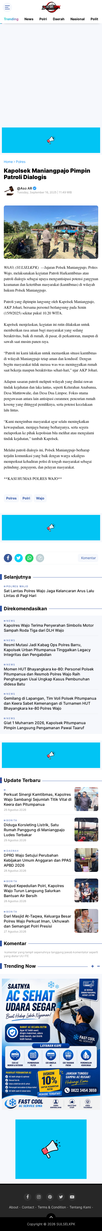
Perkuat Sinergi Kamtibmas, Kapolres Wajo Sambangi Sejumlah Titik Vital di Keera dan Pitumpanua (37, 799)
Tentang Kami (80, 1207)
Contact (28, 1207)
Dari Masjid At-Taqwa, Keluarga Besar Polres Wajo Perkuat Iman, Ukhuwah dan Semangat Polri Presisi (37, 921)
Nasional (77, 19)
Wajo (40, 498)
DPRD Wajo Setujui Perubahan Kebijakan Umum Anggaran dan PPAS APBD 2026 (37, 860)
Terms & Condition (52, 1207)
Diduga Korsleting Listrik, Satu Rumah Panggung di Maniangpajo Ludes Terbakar (34, 829)
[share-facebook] (8, 558)
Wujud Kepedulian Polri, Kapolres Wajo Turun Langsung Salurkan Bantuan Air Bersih (34, 890)
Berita (11, 820)
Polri (43, 19)
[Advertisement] (51, 76)
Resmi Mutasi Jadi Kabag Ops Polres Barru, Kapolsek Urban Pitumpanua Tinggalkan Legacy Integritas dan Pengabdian (47, 649)
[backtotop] (51, 1218)
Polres (11, 498)
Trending (11, 19)
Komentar (88, 558)
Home (8, 162)
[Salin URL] (40, 558)
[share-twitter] (18, 558)
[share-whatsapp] (29, 558)
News (28, 19)
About (13, 1207)
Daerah (59, 19)
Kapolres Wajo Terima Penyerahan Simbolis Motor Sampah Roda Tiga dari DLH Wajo (49, 628)
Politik (96, 19)
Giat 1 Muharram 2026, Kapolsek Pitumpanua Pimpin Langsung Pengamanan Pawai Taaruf (45, 725)
